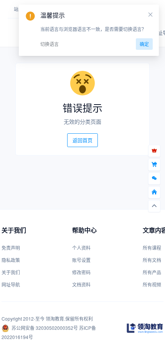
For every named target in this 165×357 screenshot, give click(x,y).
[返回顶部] (154, 206)
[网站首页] (154, 192)
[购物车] (154, 165)
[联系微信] (154, 178)
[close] (150, 14)
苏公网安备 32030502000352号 (45, 327)
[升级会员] (154, 151)
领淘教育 (55, 318)
